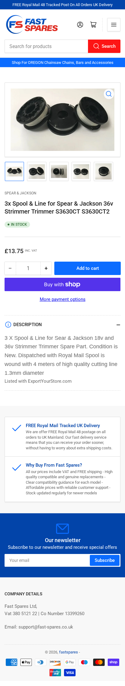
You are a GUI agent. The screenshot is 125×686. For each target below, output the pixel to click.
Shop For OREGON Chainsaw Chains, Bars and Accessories (62, 62)
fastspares (68, 652)
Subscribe (105, 560)
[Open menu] (113, 24)
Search (109, 46)
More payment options (63, 299)
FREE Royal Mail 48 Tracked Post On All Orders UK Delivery (62, 4)
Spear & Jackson (20, 193)
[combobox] (62, 46)
